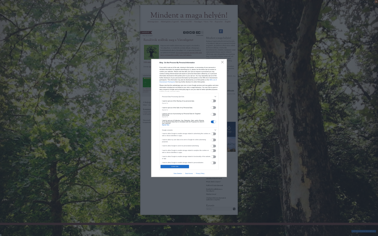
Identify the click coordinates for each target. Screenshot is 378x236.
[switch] (213, 101)
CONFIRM (174, 166)
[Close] (223, 63)
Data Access (189, 173)
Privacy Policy (200, 173)
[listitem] (189, 97)
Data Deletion (178, 173)
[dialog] (189, 118)
